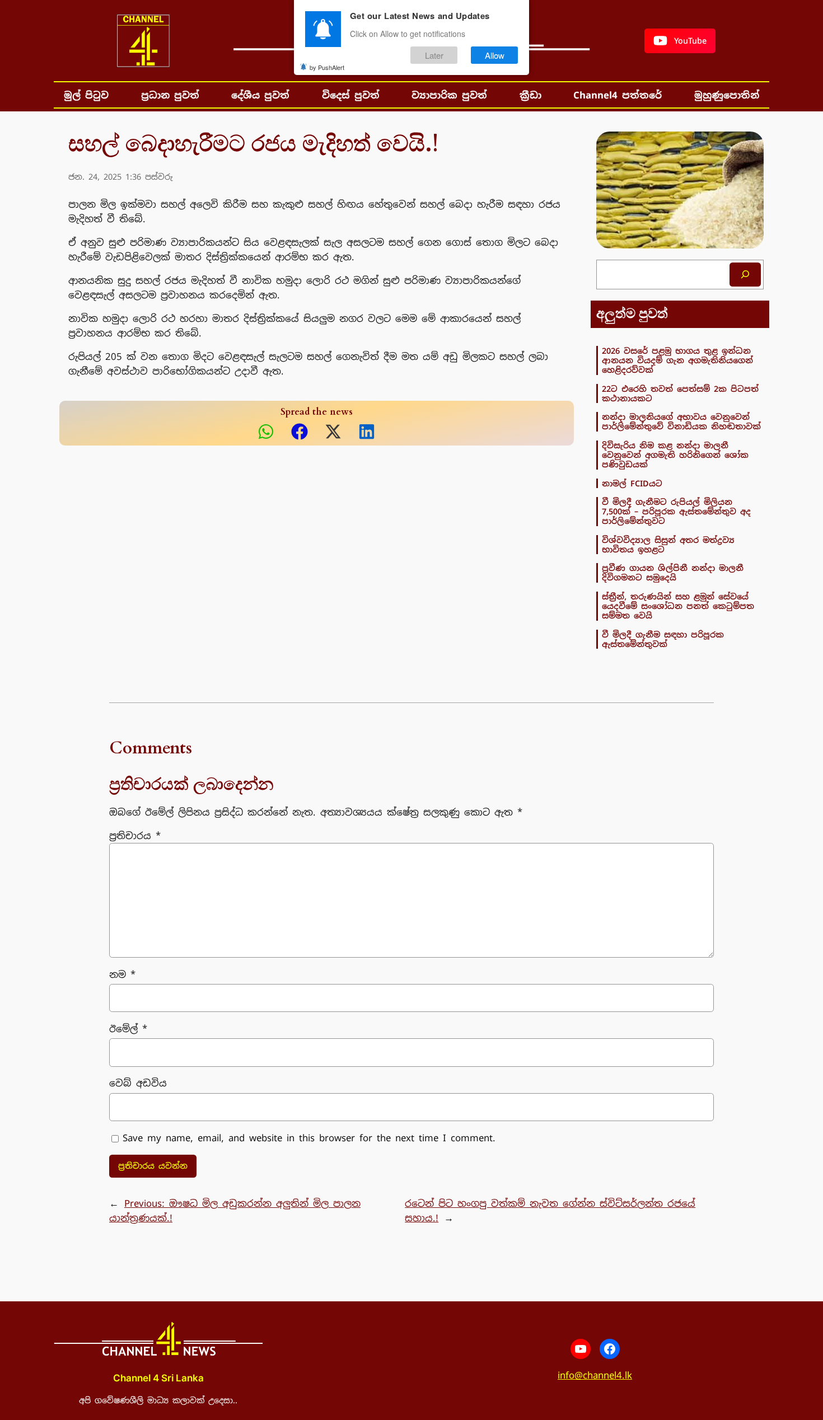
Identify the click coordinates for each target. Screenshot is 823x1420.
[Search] (745, 275)
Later (434, 55)
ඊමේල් (128, 1029)
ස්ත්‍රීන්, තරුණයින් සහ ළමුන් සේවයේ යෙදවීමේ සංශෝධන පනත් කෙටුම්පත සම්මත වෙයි (678, 606)
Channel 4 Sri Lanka (158, 1378)
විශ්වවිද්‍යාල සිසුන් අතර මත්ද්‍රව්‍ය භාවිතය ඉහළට (668, 545)
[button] (680, 41)
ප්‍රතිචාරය (135, 835)
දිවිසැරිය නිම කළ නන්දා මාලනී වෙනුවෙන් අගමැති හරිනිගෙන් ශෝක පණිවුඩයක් (675, 455)
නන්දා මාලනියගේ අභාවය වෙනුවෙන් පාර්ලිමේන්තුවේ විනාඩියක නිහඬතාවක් (681, 422)
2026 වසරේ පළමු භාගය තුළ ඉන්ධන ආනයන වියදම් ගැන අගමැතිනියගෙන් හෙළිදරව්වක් (677, 360)
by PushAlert (327, 67)
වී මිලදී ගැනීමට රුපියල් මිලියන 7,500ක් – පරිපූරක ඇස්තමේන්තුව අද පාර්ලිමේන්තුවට (676, 511)
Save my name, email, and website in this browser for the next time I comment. (309, 1138)
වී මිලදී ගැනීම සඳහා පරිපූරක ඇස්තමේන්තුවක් (663, 639)
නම (122, 974)
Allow (494, 55)
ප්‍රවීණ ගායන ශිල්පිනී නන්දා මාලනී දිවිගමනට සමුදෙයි (672, 573)
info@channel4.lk (595, 1375)
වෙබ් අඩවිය (138, 1083)
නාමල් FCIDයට (632, 483)
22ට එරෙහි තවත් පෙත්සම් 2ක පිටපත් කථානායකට (680, 394)
